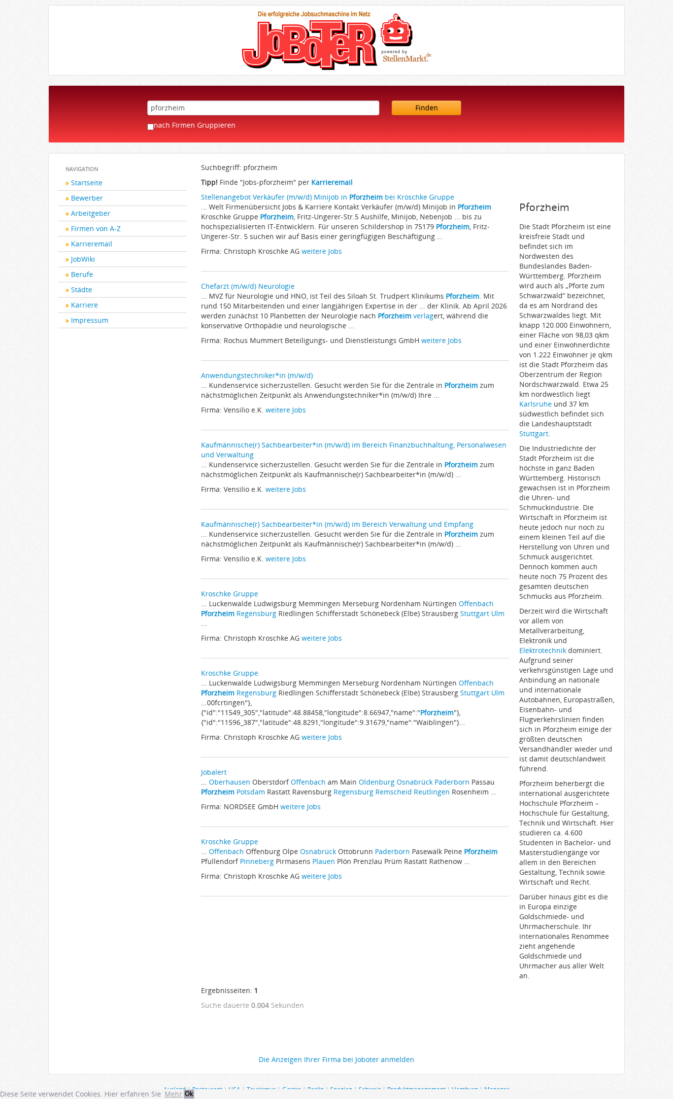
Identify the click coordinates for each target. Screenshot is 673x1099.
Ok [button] (189, 1094)
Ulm (498, 613)
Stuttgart (474, 613)
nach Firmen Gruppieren (195, 125)
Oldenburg (377, 782)
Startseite (86, 182)
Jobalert (214, 772)
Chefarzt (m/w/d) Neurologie (248, 286)
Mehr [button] (173, 1094)
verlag (423, 315)
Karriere (84, 304)
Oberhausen (229, 782)
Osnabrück (415, 782)
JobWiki (83, 259)
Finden (426, 107)
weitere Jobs (322, 251)
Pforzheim (474, 206)
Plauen (323, 861)
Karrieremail (91, 243)
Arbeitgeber (90, 213)
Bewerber (87, 198)
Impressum (89, 320)
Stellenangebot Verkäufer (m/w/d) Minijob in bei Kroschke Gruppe (327, 197)
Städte (81, 289)
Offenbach (476, 603)
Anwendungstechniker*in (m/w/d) (257, 375)
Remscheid (393, 791)
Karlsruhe (535, 404)
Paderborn (452, 782)
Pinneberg (257, 861)
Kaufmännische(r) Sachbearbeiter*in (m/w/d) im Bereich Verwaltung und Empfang (337, 524)
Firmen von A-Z (96, 228)
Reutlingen (432, 791)
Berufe (82, 274)
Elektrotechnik (542, 650)
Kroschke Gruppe (229, 593)
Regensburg (256, 613)
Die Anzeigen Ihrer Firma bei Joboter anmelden (336, 1059)
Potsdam (250, 791)
